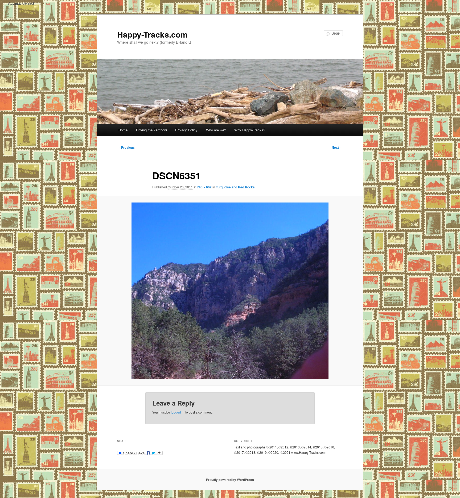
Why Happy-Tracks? (249, 129)
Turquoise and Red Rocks (235, 187)
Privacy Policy (186, 129)
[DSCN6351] (230, 291)
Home (123, 129)
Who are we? (216, 129)
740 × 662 (204, 187)
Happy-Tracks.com (152, 34)
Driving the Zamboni (151, 129)
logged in (177, 412)
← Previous (126, 147)
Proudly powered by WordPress (230, 479)
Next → (337, 147)
